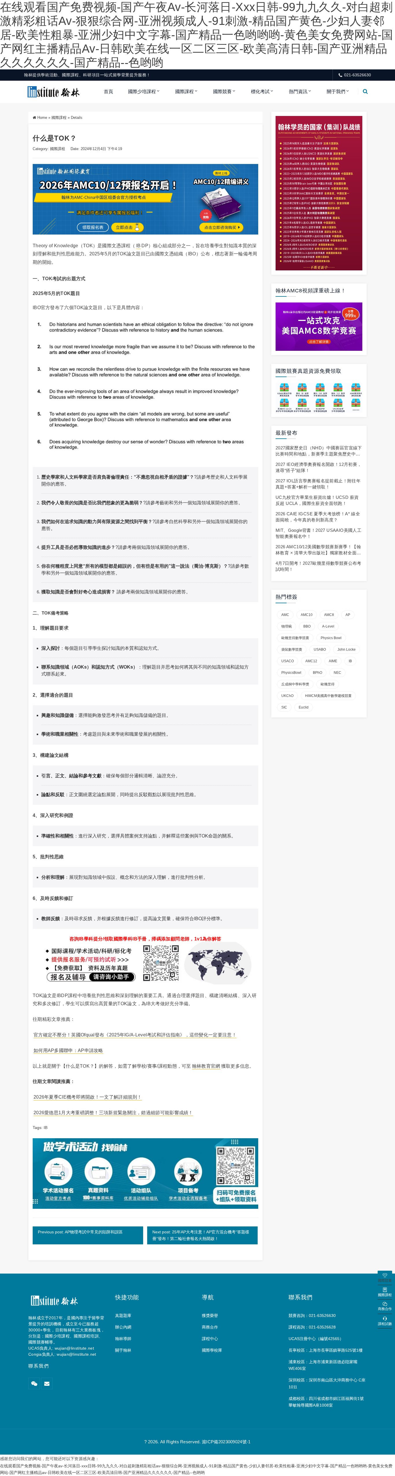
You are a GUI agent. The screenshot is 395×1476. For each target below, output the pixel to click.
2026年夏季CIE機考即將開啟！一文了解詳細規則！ (88, 1097)
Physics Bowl (331, 638)
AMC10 (307, 615)
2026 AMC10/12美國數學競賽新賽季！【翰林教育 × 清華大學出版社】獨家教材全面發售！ (318, 552)
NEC (337, 673)
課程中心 (210, 1338)
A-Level (328, 626)
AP (348, 615)
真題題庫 (123, 1315)
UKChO (287, 696)
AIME (333, 661)
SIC (284, 707)
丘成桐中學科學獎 (295, 684)
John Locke (346, 649)
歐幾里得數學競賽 (295, 638)
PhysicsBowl (291, 673)
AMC (285, 615)
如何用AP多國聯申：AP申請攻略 (68, 1050)
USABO (320, 649)
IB (138, 245)
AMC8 (329, 615)
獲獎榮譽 (210, 1315)
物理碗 (286, 626)
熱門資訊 (298, 91)
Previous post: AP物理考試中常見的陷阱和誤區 (80, 1232)
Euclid (304, 707)
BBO (307, 626)
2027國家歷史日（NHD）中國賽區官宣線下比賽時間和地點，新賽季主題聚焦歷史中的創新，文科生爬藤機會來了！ (319, 453)
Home (42, 117)
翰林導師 (123, 1338)
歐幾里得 (328, 684)
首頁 (108, 91)
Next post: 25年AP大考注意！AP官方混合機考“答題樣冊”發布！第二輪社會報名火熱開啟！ (200, 1235)
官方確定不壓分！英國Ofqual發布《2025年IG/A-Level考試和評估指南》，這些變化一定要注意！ (135, 1034)
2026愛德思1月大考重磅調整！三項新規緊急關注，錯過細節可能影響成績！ (113, 1112)
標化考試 (260, 91)
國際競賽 (222, 91)
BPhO (317, 673)
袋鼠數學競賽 (291, 649)
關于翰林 (123, 1350)
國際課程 (184, 91)
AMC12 (311, 661)
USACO (287, 661)
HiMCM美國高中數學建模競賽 (328, 696)
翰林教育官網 (206, 1066)
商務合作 (210, 1327)
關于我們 (336, 91)
